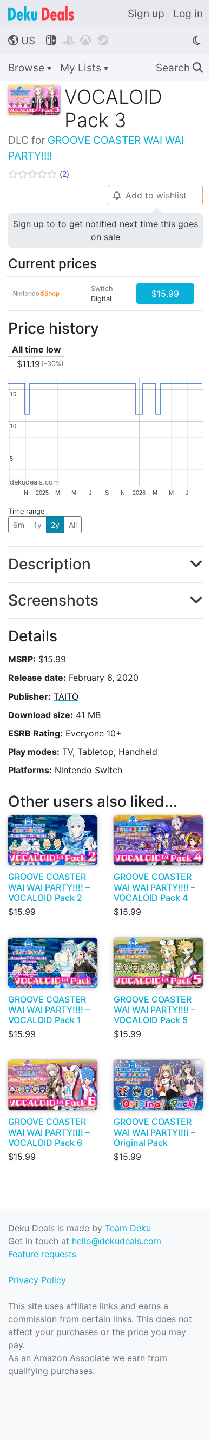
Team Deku (128, 1228)
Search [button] (179, 67)
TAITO (66, 696)
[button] (38, 174)
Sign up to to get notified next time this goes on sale (105, 230)
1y (38, 524)
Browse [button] (27, 67)
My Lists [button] (82, 67)
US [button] (21, 40)
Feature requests (42, 1254)
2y (55, 524)
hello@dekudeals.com (116, 1241)
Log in (188, 13)
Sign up (146, 13)
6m (18, 524)
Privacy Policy (37, 1280)
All (73, 524)
